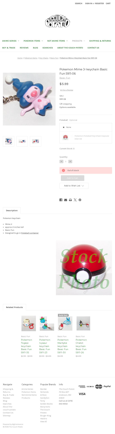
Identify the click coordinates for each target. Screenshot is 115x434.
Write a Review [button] (66, 90)
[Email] (65, 200)
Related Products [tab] (14, 307)
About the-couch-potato (70, 47)
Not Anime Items (56, 41)
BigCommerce (17, 424)
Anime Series (9, 41)
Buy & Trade (8, 47)
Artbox (43, 395)
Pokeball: (68, 120)
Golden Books (46, 404)
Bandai (43, 389)
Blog (35, 47)
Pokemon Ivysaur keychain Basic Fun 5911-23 (44, 346)
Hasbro (43, 418)
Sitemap (7, 415)
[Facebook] (60, 200)
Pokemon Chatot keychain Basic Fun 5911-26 (81, 346)
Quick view (28, 320)
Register (99, 3)
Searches (47, 47)
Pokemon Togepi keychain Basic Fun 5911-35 (26, 346)
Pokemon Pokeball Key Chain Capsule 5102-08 (92, 137)
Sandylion (44, 398)
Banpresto (45, 407)
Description (12, 210)
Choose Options (47, 327)
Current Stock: (66, 148)
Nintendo (44, 392)
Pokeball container (30, 233)
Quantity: (63, 157)
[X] (75, 200)
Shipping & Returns (100, 41)
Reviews (24, 47)
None (68, 127)
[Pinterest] (80, 200)
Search (78, 3)
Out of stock (29, 327)
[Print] (70, 200)
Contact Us (93, 47)
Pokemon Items (32, 41)
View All (43, 421)
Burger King (45, 415)
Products (77, 41)
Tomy (42, 401)
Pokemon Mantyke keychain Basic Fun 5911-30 (63, 346)
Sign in (88, 3)
